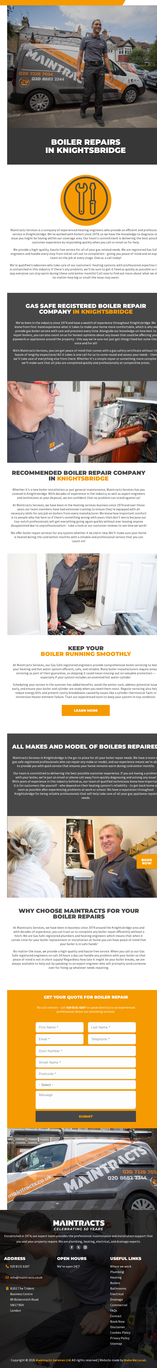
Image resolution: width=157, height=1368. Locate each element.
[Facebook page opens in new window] (71, 1247)
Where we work (120, 1266)
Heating (116, 1277)
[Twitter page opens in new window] (78, 1247)
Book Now (117, 1321)
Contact (116, 1316)
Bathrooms (118, 1288)
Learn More (86, 710)
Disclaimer (117, 1327)
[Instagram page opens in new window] (85, 1247)
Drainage (116, 1299)
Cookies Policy (120, 1332)
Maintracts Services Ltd (53, 1360)
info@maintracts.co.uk (26, 1277)
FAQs (113, 1310)
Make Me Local (135, 1360)
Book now (146, 861)
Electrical (117, 1294)
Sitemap (116, 1343)
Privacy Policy (119, 1338)
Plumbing (117, 1272)
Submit (86, 1116)
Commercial (118, 1305)
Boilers (115, 1283)
